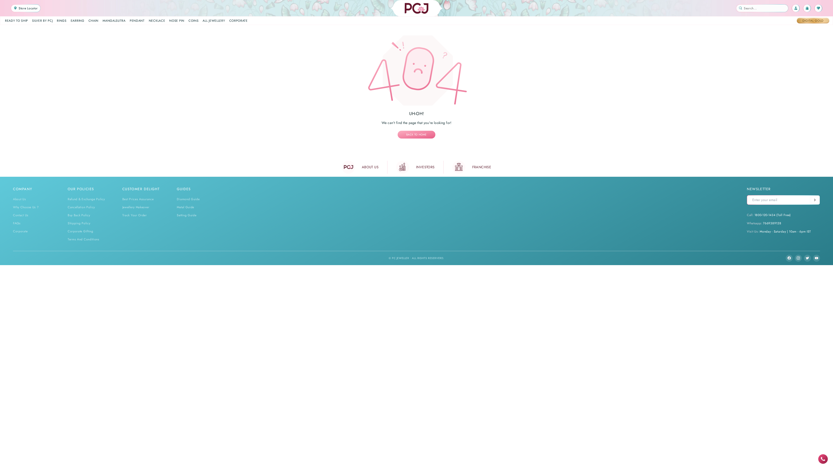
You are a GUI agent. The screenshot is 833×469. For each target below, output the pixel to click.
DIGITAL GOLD (813, 20)
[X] (807, 258)
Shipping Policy (79, 223)
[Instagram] (798, 258)
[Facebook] (789, 258)
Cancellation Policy (81, 207)
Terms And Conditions (83, 239)
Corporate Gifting (80, 231)
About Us (19, 199)
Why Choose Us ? (26, 207)
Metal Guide (185, 207)
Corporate (20, 231)
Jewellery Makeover (135, 207)
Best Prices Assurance (138, 199)
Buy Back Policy (79, 215)
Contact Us (20, 215)
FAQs (17, 223)
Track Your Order (134, 215)
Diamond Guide (188, 199)
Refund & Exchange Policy (86, 199)
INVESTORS (425, 167)
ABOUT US (370, 167)
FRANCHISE (481, 167)
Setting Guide (186, 215)
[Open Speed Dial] (823, 459)
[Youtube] (816, 258)
